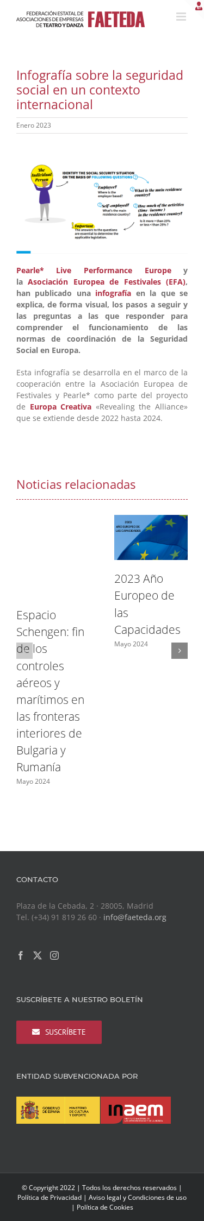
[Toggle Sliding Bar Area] (194, 10)
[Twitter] (37, 955)
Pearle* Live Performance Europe (93, 270)
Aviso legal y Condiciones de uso (138, 1197)
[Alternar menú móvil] (182, 16)
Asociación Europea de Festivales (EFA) (107, 281)
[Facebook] (20, 955)
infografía (113, 293)
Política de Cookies (105, 1207)
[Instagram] (54, 955)
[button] (24, 651)
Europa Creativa (61, 406)
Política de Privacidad (49, 1197)
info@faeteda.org (134, 917)
